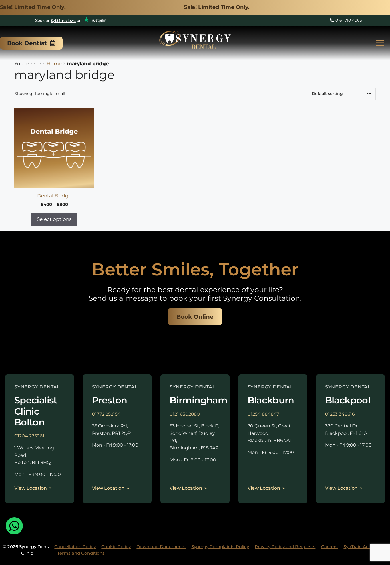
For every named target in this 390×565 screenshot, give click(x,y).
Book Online (195, 316)
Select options (54, 219)
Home (54, 63)
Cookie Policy (116, 546)
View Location (30, 488)
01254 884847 (263, 414)
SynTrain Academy (363, 546)
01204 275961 (29, 436)
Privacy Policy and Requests (285, 546)
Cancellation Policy (75, 546)
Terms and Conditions (81, 553)
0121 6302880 (185, 414)
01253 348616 (340, 414)
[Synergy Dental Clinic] (195, 42)
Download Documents (161, 546)
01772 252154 (106, 414)
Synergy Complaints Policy (220, 546)
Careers (329, 546)
